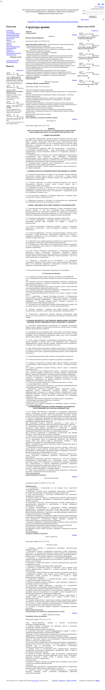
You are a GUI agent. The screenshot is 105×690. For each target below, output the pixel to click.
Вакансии (8, 40)
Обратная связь (10, 38)
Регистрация (101, 7)
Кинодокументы (49, 22)
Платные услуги (10, 51)
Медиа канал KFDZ (11, 48)
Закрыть (74, 34)
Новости (41, 22)
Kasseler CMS (35, 680)
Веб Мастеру (9, 50)
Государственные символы (13, 33)
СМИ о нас (9, 45)
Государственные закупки (12, 37)
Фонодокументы (61, 22)
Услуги (35, 22)
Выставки (8, 43)
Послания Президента (12, 62)
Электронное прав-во (11, 60)
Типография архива (11, 54)
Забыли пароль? (85, 19)
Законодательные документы (13, 53)
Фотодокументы (72, 22)
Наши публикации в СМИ (13, 46)
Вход (96, 7)
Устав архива (9, 30)
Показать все (19, 70)
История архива (10, 32)
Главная (30, 22)
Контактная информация (12, 35)
